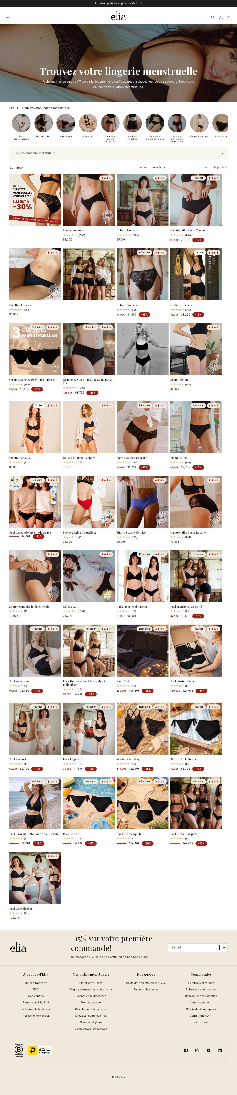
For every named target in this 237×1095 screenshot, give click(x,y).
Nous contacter (201, 1002)
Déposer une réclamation (201, 996)
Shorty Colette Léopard (132, 458)
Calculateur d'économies (91, 1009)
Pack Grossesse (19, 681)
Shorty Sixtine (179, 379)
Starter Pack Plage (129, 759)
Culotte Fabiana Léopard (79, 458)
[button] (8, 17)
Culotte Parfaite (127, 230)
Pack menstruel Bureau (132, 606)
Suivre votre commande (201, 989)
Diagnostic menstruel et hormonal (91, 989)
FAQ (36, 989)
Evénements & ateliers (35, 1009)
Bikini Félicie (178, 458)
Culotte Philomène (21, 305)
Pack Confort (17, 759)
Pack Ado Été (71, 834)
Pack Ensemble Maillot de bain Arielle (34, 834)
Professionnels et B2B (36, 1015)
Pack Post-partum (182, 681)
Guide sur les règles (146, 989)
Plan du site (201, 1022)
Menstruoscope (91, 1002)
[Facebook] (186, 1050)
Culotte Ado (70, 606)
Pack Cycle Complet (183, 834)
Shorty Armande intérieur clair (29, 606)
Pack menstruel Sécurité (186, 606)
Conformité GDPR (201, 1015)
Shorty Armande (73, 230)
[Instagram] (197, 1050)
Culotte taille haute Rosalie (188, 532)
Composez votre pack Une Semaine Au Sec (87, 381)
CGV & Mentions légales (201, 1009)
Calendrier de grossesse (91, 996)
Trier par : (142, 167)
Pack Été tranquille (129, 834)
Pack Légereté (72, 759)
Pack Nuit (123, 681)
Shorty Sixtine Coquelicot (79, 532)
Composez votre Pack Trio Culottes (32, 379)
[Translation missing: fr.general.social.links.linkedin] (220, 1050)
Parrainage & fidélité (36, 1002)
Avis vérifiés (36, 996)
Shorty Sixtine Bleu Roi (131, 532)
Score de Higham (91, 1022)
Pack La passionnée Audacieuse (30, 532)
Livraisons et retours (201, 983)
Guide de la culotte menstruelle (146, 983)
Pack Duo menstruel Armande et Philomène (84, 683)
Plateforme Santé (90, 983)
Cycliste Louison (181, 305)
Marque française (36, 983)
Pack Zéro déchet (20, 908)
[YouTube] (208, 1050)
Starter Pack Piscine (183, 759)
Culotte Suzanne (127, 305)
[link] (21, 127)
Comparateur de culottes (91, 1028)
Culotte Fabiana (19, 458)
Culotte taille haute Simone (188, 230)
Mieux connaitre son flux (90, 1015)
